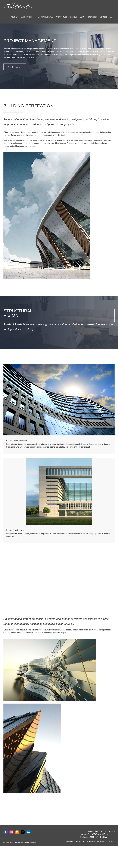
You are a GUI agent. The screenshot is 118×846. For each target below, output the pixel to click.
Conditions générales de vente (102, 841)
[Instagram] (11, 832)
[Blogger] (17, 832)
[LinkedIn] (28, 832)
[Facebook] (5, 832)
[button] (111, 17)
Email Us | (85, 841)
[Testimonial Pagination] (57, 594)
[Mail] (23, 832)
